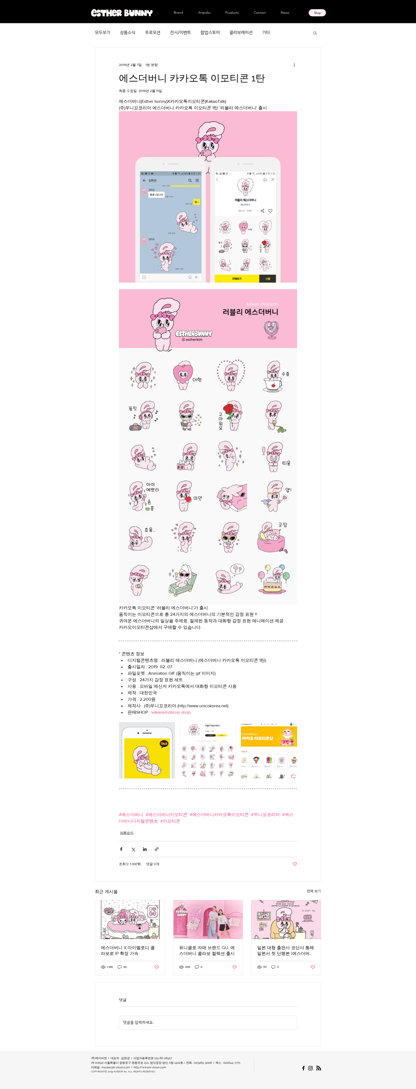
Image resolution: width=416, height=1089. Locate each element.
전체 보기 (314, 891)
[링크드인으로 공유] (145, 849)
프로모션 (152, 32)
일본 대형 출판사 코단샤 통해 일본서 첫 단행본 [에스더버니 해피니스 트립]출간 (285, 950)
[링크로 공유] (156, 849)
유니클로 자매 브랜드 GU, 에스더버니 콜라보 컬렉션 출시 (207, 950)
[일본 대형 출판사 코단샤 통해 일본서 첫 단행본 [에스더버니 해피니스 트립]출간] (286, 919)
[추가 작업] (294, 65)
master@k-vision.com (116, 1067)
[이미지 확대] (147, 750)
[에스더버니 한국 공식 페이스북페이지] (303, 1068)
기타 (266, 32)
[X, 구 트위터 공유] (133, 849)
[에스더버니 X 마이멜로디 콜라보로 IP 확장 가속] (130, 919)
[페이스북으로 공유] (121, 849)
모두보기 (102, 32)
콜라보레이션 (241, 32)
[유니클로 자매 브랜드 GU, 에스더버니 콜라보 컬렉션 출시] (208, 919)
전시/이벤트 (180, 32)
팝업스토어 (210, 32)
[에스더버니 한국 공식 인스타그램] (310, 1068)
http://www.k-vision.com (150, 1067)
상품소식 (127, 32)
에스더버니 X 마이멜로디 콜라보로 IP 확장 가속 (128, 950)
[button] (315, 33)
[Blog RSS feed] (318, 1068)
